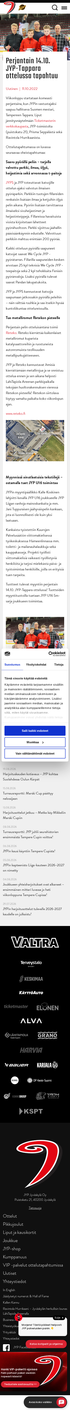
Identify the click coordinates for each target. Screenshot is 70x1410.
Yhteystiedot (14, 1281)
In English (9, 1290)
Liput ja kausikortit (19, 1232)
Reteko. (11, 333)
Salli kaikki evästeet (35, 730)
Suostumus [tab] (12, 664)
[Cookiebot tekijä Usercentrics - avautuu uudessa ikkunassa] (49, 653)
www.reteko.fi (15, 413)
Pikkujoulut (13, 1224)
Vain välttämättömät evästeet (35, 753)
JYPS (10, 182)
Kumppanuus (15, 1256)
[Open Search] (55, 8)
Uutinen (12, 88)
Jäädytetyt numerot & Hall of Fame (26, 1296)
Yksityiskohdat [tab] (36, 664)
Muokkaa (33, 742)
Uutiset (9, 1273)
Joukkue (10, 1240)
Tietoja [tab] (59, 664)
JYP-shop (12, 1248)
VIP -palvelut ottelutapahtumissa (33, 1265)
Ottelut (10, 1215)
